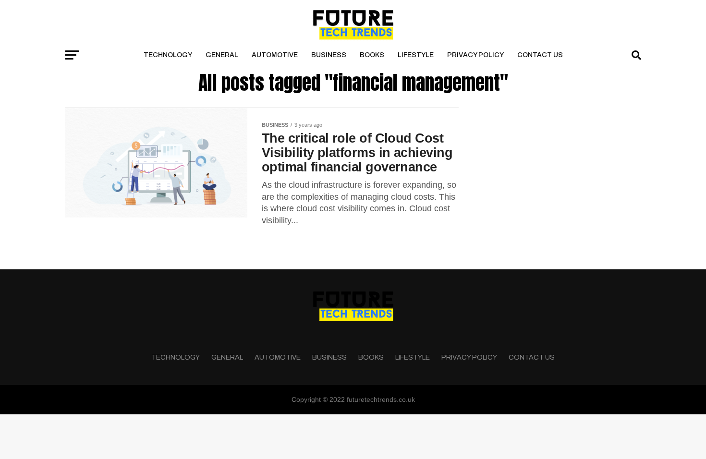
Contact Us (540, 55)
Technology (168, 55)
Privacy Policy (475, 55)
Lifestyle (416, 55)
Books (372, 55)
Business (328, 55)
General (222, 55)
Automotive (275, 55)
